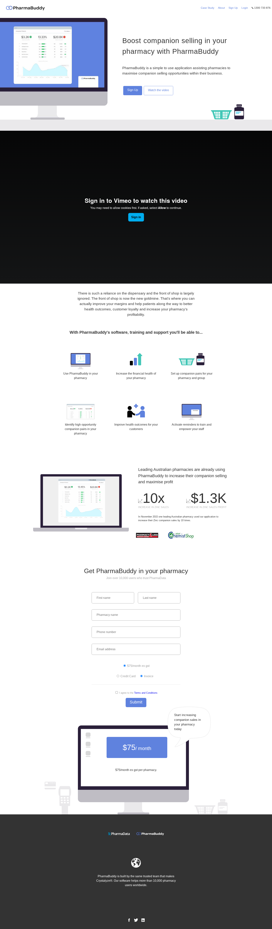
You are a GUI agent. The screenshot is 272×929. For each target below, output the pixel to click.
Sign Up (233, 7)
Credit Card (128, 676)
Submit (136, 702)
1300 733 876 (262, 7)
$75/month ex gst (138, 665)
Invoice (148, 676)
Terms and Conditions (145, 692)
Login (244, 7)
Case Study (207, 7)
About (221, 7)
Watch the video (158, 90)
